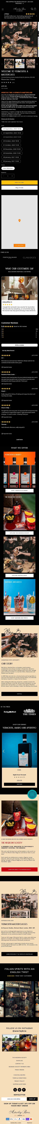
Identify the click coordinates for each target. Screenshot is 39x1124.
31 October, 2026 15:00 (11, 145)
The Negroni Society (13, 497)
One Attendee (8, 168)
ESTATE (19, 770)
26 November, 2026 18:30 (12, 149)
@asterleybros (19, 1031)
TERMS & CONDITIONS (19, 1078)
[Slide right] (37, 64)
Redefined (29, 1123)
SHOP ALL (19, 694)
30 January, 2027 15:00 (11, 161)
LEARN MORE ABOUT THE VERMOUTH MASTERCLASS (19, 954)
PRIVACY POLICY (20, 1081)
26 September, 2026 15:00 (13, 137)
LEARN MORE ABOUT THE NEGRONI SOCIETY (19, 869)
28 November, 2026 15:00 (12, 153)
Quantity (3, 172)
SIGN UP (32, 1099)
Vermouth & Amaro (13, 455)
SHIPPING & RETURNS (19, 1084)
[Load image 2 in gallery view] (20, 63)
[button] (32, 9)
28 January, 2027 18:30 (11, 157)
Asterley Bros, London (16, 1123)
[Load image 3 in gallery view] (30, 63)
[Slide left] (2, 64)
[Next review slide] (36, 16)
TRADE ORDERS (19, 1069)
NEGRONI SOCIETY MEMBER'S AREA (19, 1066)
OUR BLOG (19, 1060)
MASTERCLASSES (11, 539)
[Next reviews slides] (36, 295)
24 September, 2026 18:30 (12, 129)
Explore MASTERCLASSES (19, 575)
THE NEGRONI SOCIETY (19, 1057)
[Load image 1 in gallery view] (9, 63)
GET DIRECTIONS (19, 245)
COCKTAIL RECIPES (19, 1075)
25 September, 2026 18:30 (12, 133)
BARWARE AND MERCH (13, 582)
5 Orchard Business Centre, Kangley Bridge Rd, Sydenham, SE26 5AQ (18, 77)
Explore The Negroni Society (19, 533)
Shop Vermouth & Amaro (19, 490)
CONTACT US (19, 1063)
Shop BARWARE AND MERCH (19, 618)
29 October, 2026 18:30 (11, 141)
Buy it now (19, 188)
